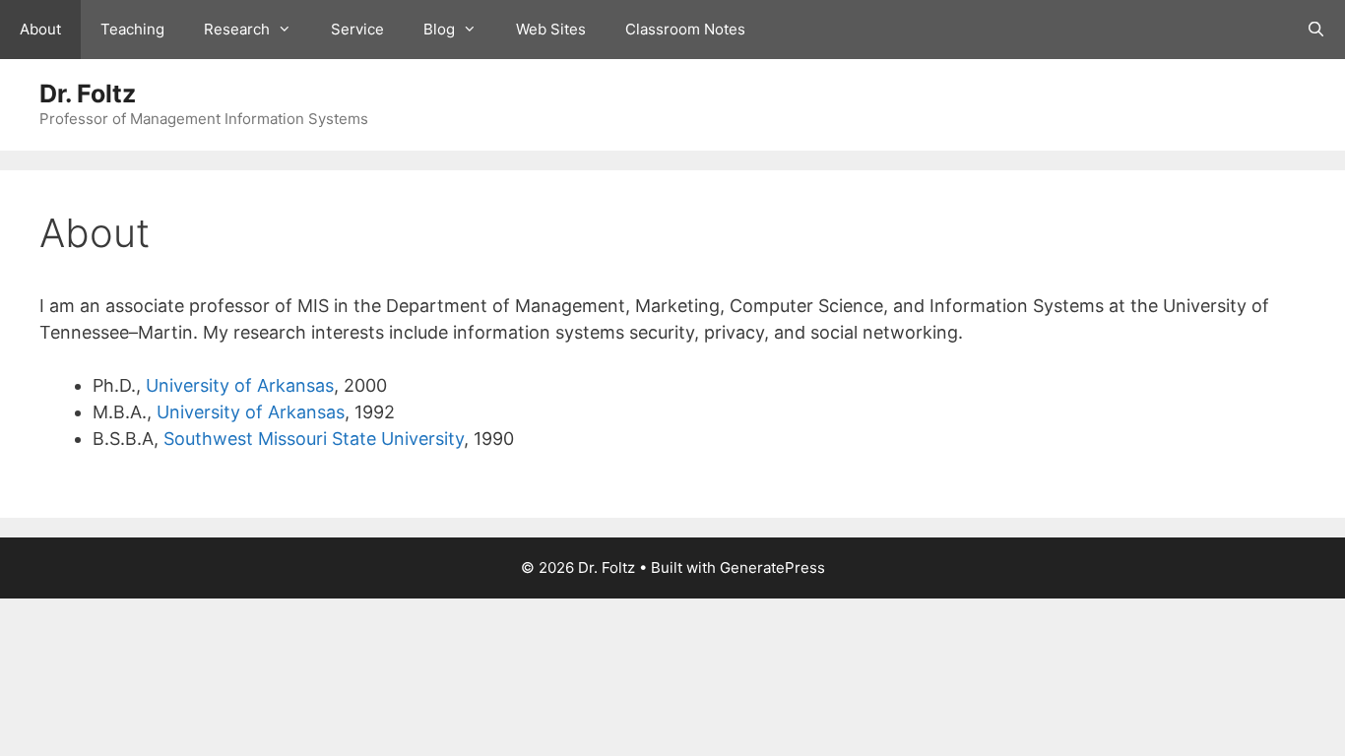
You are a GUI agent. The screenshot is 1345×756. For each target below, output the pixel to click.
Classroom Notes (685, 29)
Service (357, 29)
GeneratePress (772, 567)
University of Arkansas (240, 385)
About (40, 29)
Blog (439, 29)
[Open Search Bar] (1316, 29)
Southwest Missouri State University (313, 438)
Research (237, 29)
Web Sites (551, 29)
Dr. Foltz (87, 93)
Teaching (132, 29)
